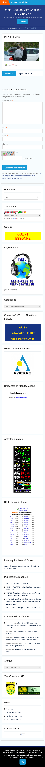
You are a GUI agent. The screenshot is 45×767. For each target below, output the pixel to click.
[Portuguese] (13, 212)
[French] (11, 212)
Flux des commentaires (14, 716)
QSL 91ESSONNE (23, 236)
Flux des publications (13, 712)
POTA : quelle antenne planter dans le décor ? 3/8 (23, 607)
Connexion (9, 709)
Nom (4, 128)
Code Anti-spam (28, 158)
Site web (5, 144)
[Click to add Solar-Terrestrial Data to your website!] (22, 492)
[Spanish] (25, 212)
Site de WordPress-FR (13, 720)
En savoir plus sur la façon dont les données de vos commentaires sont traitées (21, 175)
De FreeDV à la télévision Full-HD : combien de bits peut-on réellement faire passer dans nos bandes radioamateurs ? (23, 601)
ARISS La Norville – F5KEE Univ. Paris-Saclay (23, 333)
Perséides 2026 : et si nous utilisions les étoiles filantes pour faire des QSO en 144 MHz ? (23, 625)
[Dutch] (16, 212)
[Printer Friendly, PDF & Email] (11, 65)
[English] (5, 212)
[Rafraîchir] (17, 152)
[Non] (42, 757)
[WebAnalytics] (22, 735)
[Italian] (22, 212)
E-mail (5, 136)
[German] (8, 212)
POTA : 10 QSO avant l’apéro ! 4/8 (17, 583)
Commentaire (7, 101)
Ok (22, 762)
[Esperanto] (19, 212)
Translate (20, 218)
